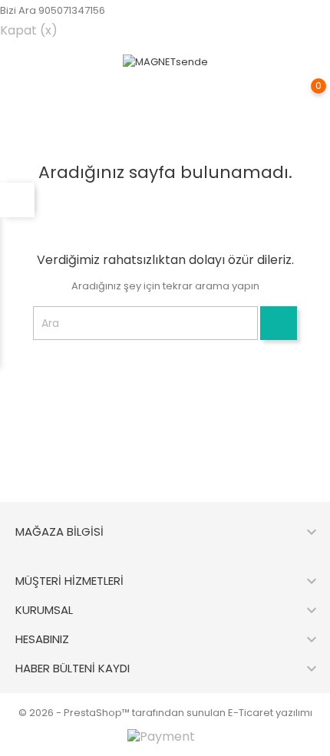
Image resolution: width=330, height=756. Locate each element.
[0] (303, 97)
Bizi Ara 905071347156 (52, 10)
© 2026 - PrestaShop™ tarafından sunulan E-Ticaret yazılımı (165, 712)
